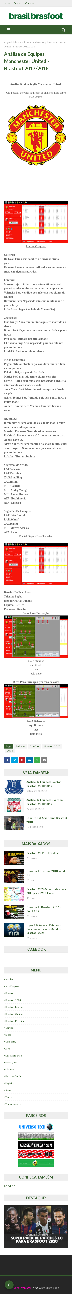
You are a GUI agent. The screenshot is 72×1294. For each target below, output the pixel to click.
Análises (24, 42)
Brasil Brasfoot (50, 1287)
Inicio (7, 3)
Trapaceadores (13, 1104)
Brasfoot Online (14, 1013)
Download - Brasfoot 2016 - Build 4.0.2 (43, 909)
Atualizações (12, 986)
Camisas (10, 1027)
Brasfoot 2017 (52, 746)
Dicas (10, 750)
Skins (8, 1090)
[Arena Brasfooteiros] (36, 1139)
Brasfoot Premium (15, 1020)
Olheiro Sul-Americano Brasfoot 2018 (46, 820)
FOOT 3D (10, 1186)
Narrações (11, 1062)
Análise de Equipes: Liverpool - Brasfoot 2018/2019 (45, 802)
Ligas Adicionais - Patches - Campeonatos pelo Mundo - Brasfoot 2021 (43, 928)
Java (7, 1048)
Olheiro (9, 1069)
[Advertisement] (38, 186)
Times (8, 1097)
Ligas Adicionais (13, 1055)
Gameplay (10, 1041)
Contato (29, 3)
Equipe (17, 3)
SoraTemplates (22, 1287)
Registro (9, 1083)
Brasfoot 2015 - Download (42, 853)
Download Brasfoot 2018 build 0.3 (45, 873)
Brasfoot (34, 746)
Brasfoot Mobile (14, 1006)
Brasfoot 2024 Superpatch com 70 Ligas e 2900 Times (46, 891)
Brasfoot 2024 (13, 1000)
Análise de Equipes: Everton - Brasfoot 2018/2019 (44, 784)
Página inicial (11, 42)
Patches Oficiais (14, 1076)
